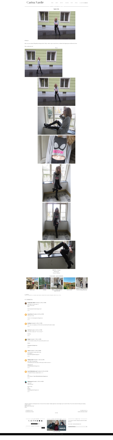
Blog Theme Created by (56, 434)
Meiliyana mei (30, 381)
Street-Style (56, 295)
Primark (51, 295)
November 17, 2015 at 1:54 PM (36, 339)
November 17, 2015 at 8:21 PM (39, 359)
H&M (37, 295)
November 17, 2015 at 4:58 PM (35, 350)
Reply (29, 310)
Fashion (67, 2)
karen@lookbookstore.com (32, 371)
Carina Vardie (35, 2)
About (57, 2)
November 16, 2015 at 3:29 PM (41, 302)
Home (52, 2)
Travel (76, 2)
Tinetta (29, 350)
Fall (32, 295)
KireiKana (29, 323)
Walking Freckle (30, 359)
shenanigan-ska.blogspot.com (32, 345)
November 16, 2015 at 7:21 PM (37, 323)
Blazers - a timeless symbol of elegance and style (57, 290)
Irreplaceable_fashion (31, 302)
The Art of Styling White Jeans (82, 289)
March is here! (32, 289)
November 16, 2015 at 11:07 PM (36, 330)
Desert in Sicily (69, 289)
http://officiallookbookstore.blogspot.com (41, 376)
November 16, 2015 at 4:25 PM (38, 314)
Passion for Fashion (45, 295)
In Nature (44, 289)
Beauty (61, 2)
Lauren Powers (30, 314)
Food (72, 2)
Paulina (29, 339)
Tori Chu (29, 330)
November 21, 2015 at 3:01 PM (38, 381)
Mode (40, 295)
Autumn (29, 295)
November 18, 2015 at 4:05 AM (42, 371)
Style (60, 295)
